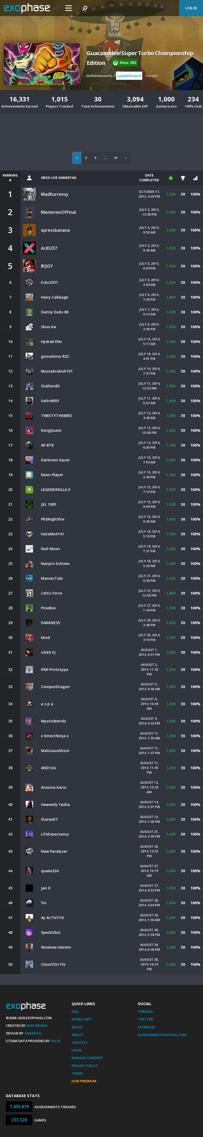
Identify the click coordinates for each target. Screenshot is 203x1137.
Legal (77, 1050)
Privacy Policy (85, 1065)
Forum (152, 75)
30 (183, 194)
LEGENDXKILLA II (55, 489)
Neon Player (52, 474)
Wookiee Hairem (56, 947)
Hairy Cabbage (54, 297)
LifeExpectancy (55, 834)
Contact (80, 1042)
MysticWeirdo (53, 720)
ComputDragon (55, 686)
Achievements (99, 75)
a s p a (47, 703)
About (78, 1034)
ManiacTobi (52, 578)
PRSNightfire (52, 519)
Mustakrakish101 (57, 371)
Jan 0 (45, 887)
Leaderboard (129, 75)
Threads (145, 1011)
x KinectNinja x (55, 735)
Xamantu (32, 1033)
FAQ (75, 1011)
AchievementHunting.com (162, 1034)
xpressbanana (55, 230)
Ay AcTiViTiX (52, 917)
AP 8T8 (47, 445)
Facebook (146, 1027)
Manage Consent (87, 1057)
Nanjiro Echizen (55, 563)
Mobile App (81, 1019)
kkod (45, 637)
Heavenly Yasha (55, 804)
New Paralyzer (54, 851)
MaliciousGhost (55, 750)
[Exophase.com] (30, 8)
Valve (55, 1040)
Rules (77, 1027)
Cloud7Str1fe (53, 964)
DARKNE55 (50, 622)
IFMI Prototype (54, 669)
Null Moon (50, 548)
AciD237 (49, 248)
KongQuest (51, 430)
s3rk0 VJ (48, 652)
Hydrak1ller (51, 341)
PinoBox (48, 607)
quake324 (50, 870)
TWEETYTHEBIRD (56, 415)
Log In (191, 8)
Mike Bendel (37, 1025)
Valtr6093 (50, 400)
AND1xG (48, 767)
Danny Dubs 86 (54, 311)
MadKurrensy (54, 194)
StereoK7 (49, 819)
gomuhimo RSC (55, 356)
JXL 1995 (48, 504)
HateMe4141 (52, 533)
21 (116, 158)
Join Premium (84, 1081)
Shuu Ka (48, 326)
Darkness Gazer (55, 459)
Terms (77, 1073)
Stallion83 (50, 385)
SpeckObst (51, 932)
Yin (44, 902)
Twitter (145, 1019)
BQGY (47, 266)
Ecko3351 (49, 282)
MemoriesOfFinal (58, 212)
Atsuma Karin (53, 787)
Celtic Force (51, 593)
